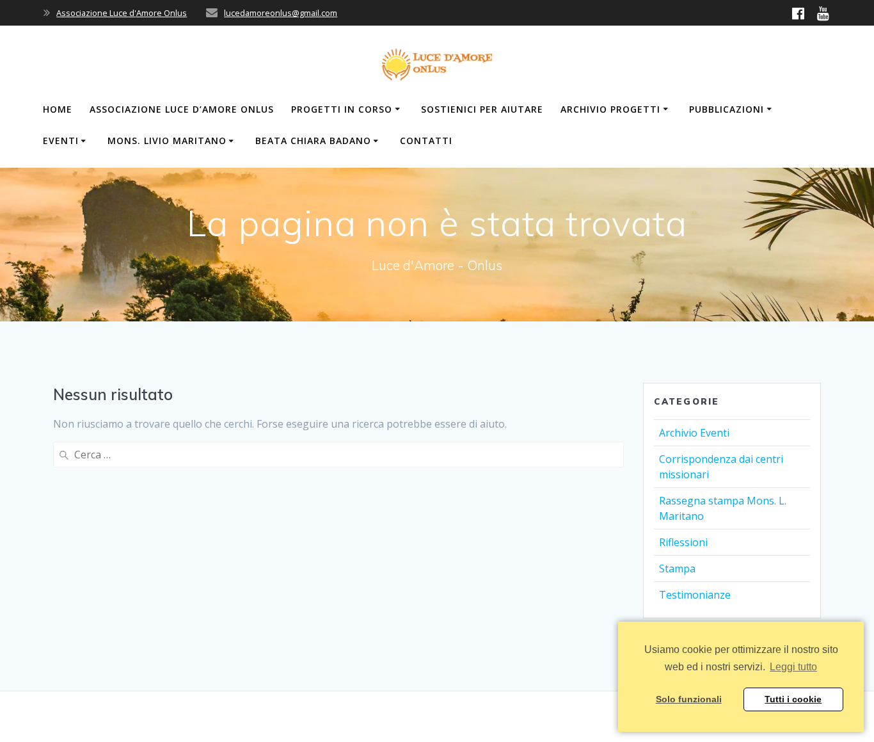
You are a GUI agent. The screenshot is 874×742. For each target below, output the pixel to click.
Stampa (677, 568)
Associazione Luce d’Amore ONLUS (182, 109)
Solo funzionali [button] (689, 699)
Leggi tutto (793, 666)
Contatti (426, 140)
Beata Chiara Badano (313, 140)
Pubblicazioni (726, 109)
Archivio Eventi (694, 433)
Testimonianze (695, 595)
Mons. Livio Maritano (166, 140)
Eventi (61, 140)
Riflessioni (683, 542)
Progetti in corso (341, 109)
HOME (57, 109)
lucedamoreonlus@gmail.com (280, 13)
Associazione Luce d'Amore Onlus (121, 13)
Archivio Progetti (610, 109)
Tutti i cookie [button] (793, 699)
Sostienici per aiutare (482, 109)
